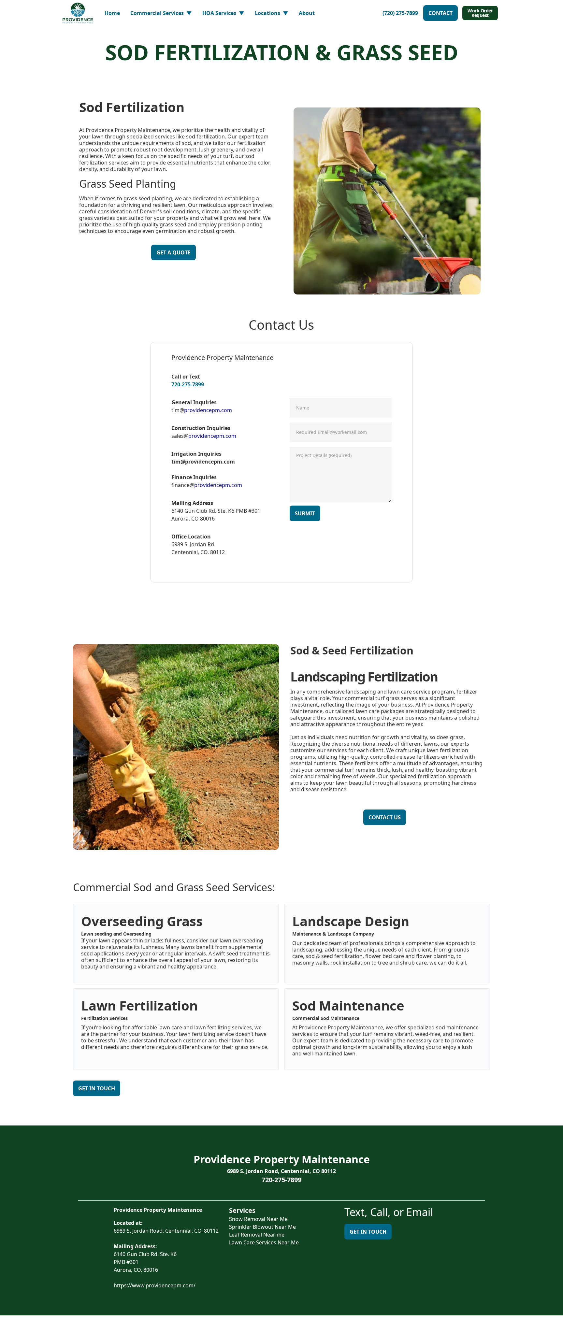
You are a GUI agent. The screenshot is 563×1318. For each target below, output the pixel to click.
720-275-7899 (187, 384)
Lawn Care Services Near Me (264, 1242)
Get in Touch (96, 1088)
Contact (440, 13)
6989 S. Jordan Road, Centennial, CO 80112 (281, 1171)
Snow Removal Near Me (258, 1219)
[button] (161, 13)
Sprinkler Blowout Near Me (262, 1226)
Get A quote (173, 252)
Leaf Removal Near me (256, 1234)
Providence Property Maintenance (282, 1159)
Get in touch (368, 1231)
